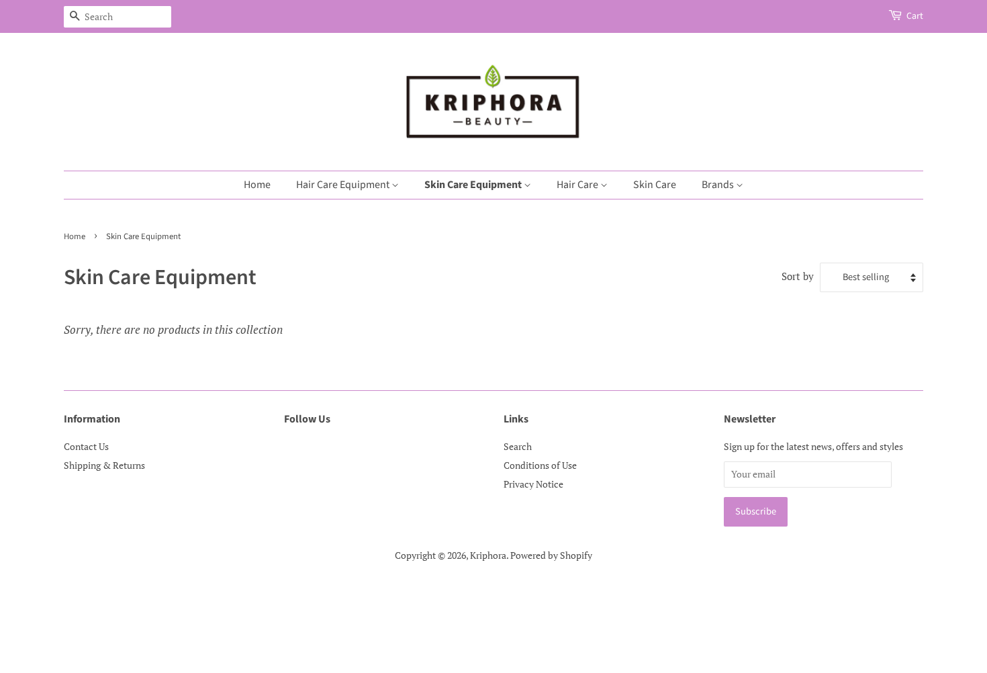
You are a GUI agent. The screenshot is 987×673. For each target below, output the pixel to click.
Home (257, 184)
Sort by (798, 276)
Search (518, 446)
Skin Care (654, 184)
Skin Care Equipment (474, 184)
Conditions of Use (540, 465)
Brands (719, 184)
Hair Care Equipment (343, 184)
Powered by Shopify (551, 555)
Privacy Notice (533, 484)
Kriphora (488, 555)
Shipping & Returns (104, 465)
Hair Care (578, 184)
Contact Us (86, 446)
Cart (914, 16)
